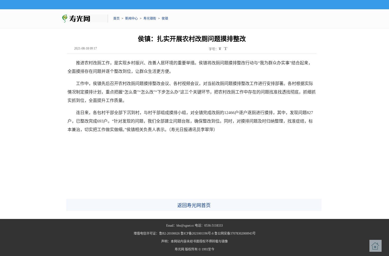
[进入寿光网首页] (375, 246)
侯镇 (165, 18)
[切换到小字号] (220, 49)
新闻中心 (131, 18)
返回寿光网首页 (194, 205)
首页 (116, 18)
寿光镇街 (149, 18)
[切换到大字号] (225, 48)
